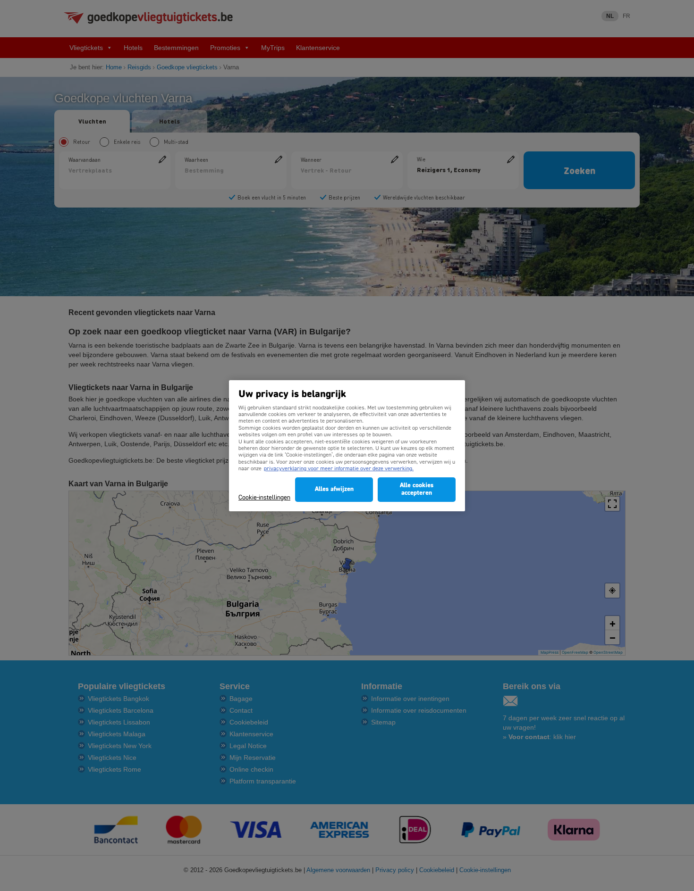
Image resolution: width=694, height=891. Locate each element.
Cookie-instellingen (264, 497)
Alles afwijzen (334, 489)
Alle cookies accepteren (416, 489)
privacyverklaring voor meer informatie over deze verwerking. (339, 469)
